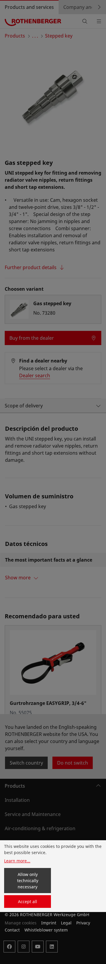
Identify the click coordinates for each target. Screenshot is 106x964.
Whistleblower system (46, 930)
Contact (12, 930)
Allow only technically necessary (27, 881)
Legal (66, 923)
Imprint (48, 923)
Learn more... (17, 861)
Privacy (83, 923)
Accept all (27, 901)
